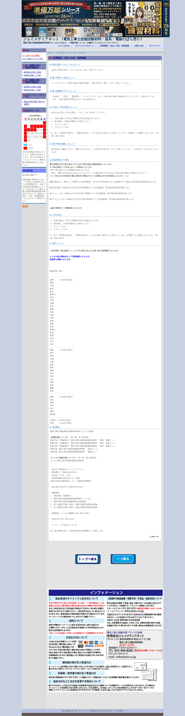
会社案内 (119, 711)
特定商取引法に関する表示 (101, 711)
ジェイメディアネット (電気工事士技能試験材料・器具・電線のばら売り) (82, 39)
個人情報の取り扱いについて (74, 711)
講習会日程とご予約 (32, 75)
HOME (50, 52)
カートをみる (64, 46)
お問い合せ (139, 46)
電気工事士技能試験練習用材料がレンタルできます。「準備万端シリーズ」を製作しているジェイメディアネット (71, 43)
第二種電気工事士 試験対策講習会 (40, 81)
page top (154, 536)
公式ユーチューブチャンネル (35, 96)
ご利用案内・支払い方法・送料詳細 (114, 46)
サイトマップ (154, 46)
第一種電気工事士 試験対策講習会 (40, 66)
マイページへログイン (84, 46)
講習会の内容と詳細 (32, 72)
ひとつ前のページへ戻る (33, 59)
